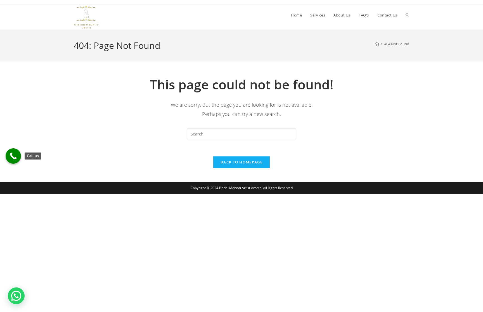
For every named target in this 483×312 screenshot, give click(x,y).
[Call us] (13, 156)
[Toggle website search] (407, 15)
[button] (16, 295)
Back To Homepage (241, 162)
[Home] (377, 43)
